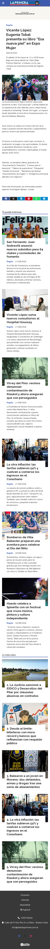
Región (9, 25)
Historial (25, 900)
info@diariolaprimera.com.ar (25, 927)
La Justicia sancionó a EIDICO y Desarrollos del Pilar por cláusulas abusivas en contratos (24, 690)
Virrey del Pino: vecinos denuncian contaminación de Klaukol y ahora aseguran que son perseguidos (25, 390)
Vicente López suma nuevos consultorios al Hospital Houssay (23, 318)
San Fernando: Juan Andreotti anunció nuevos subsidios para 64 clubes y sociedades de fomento (25, 249)
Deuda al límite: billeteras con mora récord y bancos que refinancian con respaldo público (24, 736)
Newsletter (25, 905)
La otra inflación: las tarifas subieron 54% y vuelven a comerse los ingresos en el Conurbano (23, 472)
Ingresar (26, 910)
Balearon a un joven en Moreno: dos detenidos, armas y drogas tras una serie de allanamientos (25, 781)
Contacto (25, 895)
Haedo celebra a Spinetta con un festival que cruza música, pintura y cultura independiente (24, 611)
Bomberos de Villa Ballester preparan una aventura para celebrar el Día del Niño (23, 542)
